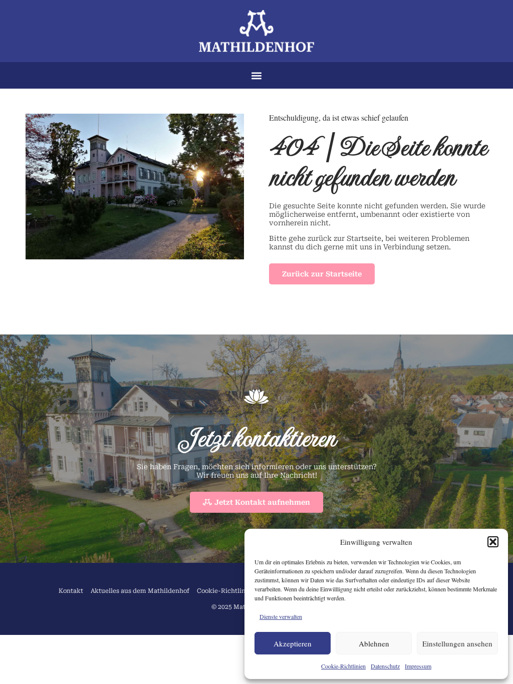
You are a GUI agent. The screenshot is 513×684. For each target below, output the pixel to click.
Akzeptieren (293, 643)
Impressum (418, 666)
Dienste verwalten (281, 616)
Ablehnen (374, 643)
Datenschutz (385, 666)
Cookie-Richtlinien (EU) (233, 591)
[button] (493, 542)
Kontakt (71, 591)
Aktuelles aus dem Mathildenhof (140, 591)
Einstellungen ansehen (457, 643)
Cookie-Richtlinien (343, 666)
